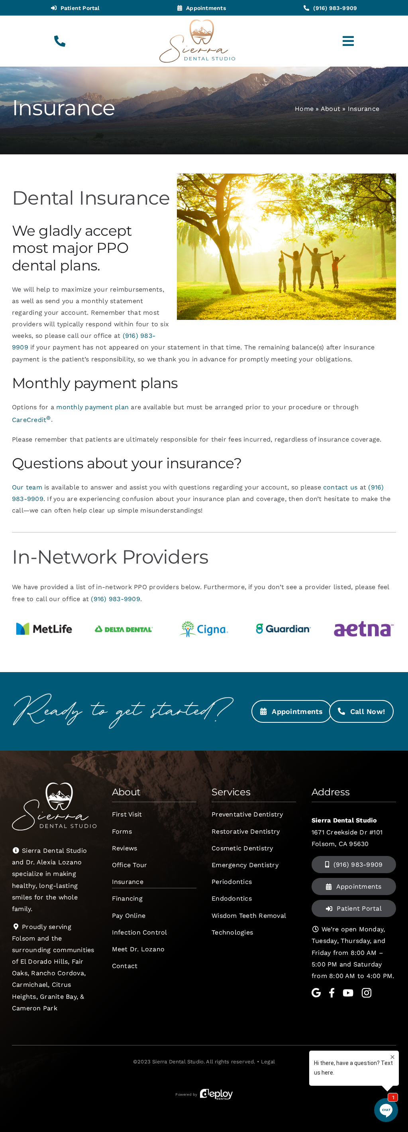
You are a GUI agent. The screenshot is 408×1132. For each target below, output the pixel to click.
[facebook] (332, 993)
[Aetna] (364, 615)
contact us (340, 487)
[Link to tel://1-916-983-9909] (60, 41)
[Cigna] (204, 615)
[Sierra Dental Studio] (197, 22)
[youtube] (348, 993)
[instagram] (366, 993)
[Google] (316, 993)
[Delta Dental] (124, 615)
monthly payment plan (92, 407)
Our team (27, 487)
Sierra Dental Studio (178, 1062)
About (330, 108)
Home (304, 108)
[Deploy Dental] (216, 1095)
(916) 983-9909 (115, 599)
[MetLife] (44, 615)
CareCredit (31, 420)
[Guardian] (283, 615)
